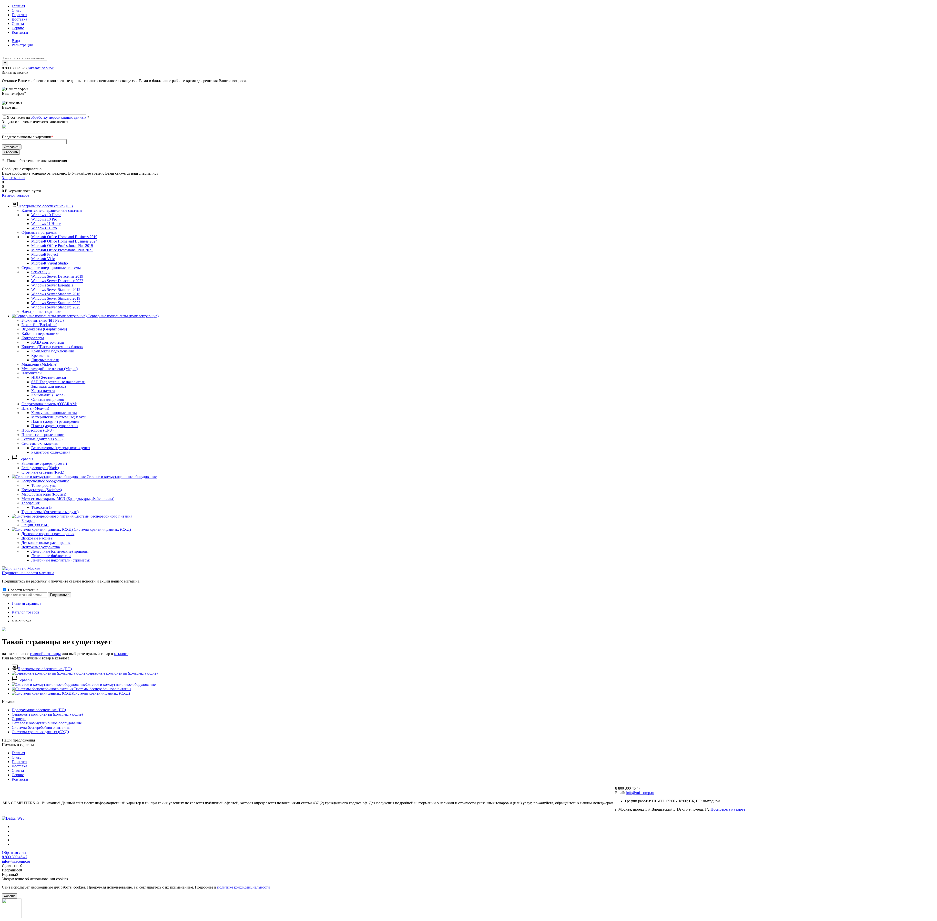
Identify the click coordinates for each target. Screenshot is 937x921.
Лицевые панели (45, 360)
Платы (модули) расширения (55, 421)
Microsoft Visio (43, 259)
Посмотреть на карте (728, 809)
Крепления (40, 355)
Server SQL (40, 272)
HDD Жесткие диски (48, 377)
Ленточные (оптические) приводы (60, 551)
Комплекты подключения (52, 351)
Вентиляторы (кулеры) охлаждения (60, 448)
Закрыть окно (13, 178)
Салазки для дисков (47, 399)
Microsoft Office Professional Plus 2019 (62, 245)
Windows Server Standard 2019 (55, 298)
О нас (16, 10)
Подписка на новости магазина (28, 573)
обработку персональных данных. (59, 117)
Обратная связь (14, 852)
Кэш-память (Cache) (47, 395)
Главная (18, 6)
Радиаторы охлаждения (50, 452)
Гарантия (19, 15)
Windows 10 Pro (44, 219)
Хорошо (9, 896)
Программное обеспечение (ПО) (45, 669)
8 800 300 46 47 (14, 857)
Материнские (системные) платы (58, 417)
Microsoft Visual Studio (49, 263)
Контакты (20, 32)
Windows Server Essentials (52, 285)
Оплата (18, 23)
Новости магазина (22, 590)
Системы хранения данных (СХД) (101, 693)
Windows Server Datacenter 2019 (57, 276)
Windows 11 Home (46, 224)
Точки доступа (43, 485)
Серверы (25, 680)
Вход (16, 41)
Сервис (18, 28)
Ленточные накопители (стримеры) (60, 560)
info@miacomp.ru (640, 793)
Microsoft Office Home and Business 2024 (64, 241)
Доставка (19, 19)
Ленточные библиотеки (51, 556)
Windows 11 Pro (44, 228)
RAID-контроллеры (47, 342)
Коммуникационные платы (54, 413)
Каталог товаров (16, 195)
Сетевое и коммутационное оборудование (121, 684)
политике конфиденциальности (243, 887)
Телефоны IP (41, 507)
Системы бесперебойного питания (102, 689)
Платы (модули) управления (54, 426)
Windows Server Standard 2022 (55, 303)
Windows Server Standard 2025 (55, 307)
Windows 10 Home (46, 215)
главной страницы (45, 654)
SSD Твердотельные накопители (58, 382)
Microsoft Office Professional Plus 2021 (62, 250)
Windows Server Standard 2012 (55, 289)
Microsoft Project (44, 254)
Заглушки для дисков (48, 386)
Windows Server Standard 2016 (55, 294)
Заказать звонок (40, 68)
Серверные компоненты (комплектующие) (122, 673)
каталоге (121, 654)
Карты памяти (43, 391)
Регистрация (22, 45)
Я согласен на (48, 117)
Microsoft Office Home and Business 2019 (64, 237)
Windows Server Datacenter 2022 (57, 281)
